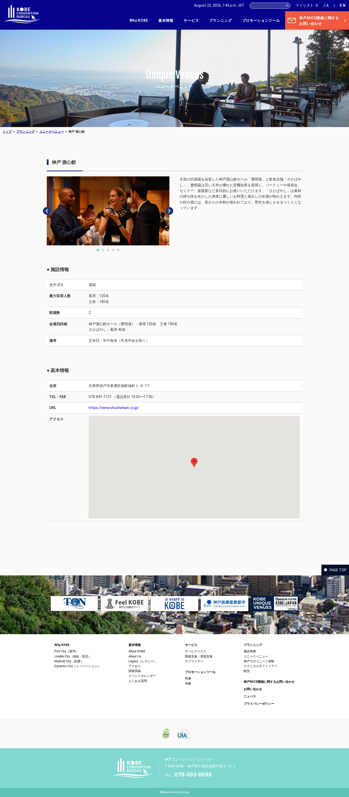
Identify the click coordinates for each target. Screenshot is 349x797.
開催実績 (135, 671)
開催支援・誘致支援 (199, 656)
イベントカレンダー (142, 676)
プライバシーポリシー (259, 703)
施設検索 (250, 651)
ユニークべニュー (51, 131)
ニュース (250, 696)
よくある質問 (138, 681)
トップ (7, 131)
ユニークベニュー (256, 656)
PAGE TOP (338, 570)
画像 (188, 683)
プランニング (220, 20)
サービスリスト (195, 651)
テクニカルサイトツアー (260, 666)
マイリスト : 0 (307, 5)
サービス (191, 20)
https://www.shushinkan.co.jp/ (114, 408)
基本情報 (165, 20)
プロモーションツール (261, 20)
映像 (188, 678)
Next (169, 211)
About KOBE (137, 651)
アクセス (135, 666)
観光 (247, 671)
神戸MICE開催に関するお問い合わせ (269, 682)
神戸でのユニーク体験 (259, 661)
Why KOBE (139, 20)
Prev (47, 211)
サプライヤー (194, 661)
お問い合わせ (253, 689)
